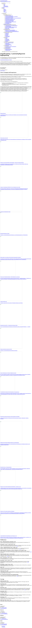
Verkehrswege (5, 37)
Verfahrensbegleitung (8, 48)
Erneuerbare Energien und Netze (8, 32)
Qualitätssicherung (7, 50)
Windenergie (7, 33)
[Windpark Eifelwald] (11, 112)
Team (4, 5)
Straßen (6, 38)
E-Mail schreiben (2, 70)
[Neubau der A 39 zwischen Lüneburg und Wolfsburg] (11, 510)
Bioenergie (6, 35)
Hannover (5, 10)
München (5, 9)
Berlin (4, 11)
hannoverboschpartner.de (4, 613)
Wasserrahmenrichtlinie (8, 22)
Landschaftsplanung (8, 44)
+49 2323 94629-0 (4, 607)
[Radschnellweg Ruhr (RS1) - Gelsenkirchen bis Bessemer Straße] (11, 324)
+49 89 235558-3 (4, 618)
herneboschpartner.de (3, 608)
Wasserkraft (6, 34)
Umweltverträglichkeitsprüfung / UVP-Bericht (11, 16)
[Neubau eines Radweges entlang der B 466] (11, 348)
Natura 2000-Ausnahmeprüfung (9, 20)
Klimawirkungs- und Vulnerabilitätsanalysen (11, 30)
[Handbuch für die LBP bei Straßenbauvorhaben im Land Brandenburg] (11, 441)
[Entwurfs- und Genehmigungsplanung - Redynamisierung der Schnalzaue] (7, 276)
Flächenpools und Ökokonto (9, 18)
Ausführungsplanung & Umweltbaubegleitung (10, 24)
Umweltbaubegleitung (8, 26)
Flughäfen (6, 41)
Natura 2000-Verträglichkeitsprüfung (10, 19)
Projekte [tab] (4, 59)
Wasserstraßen (7, 39)
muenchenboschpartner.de (4, 619)
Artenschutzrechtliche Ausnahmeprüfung (10, 21)
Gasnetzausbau (7, 36)
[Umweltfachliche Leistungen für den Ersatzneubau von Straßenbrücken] (7, 391)
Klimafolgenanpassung (7, 29)
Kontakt (3, 8)
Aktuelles (3, 7)
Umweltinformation (6, 45)
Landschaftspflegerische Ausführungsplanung (11, 25)
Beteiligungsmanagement (8, 49)
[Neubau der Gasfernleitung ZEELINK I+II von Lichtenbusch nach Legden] (11, 186)
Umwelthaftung (7, 23)
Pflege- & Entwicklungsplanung (9, 27)
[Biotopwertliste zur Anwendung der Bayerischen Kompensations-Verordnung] (11, 256)
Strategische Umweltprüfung (9, 15)
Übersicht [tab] (1, 59)
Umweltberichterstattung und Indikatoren (10, 46)
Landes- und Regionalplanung (9, 42)
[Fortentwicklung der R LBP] (14, 137)
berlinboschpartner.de (3, 624)
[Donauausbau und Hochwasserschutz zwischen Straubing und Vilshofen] (11, 415)
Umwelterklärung (6, 6)
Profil (4, 4)
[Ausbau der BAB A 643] (11, 300)
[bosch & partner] (5, 1)
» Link (30, 551)
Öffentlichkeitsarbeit (8, 47)
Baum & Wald (7, 28)
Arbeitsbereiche (4, 13)
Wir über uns (3, 3)
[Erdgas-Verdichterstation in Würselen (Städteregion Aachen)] (11, 372)
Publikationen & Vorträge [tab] (8, 59)
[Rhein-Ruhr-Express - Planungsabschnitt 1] (11, 466)
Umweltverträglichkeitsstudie (9, 17)
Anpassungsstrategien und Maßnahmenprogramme (12, 31)
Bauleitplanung (7, 43)
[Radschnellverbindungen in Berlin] (11, 232)
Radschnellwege (7, 40)
